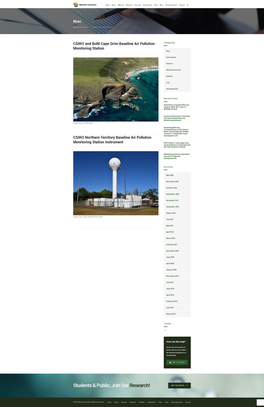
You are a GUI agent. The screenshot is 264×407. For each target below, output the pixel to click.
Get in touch (179, 362)
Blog (161, 5)
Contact (182, 5)
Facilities (138, 5)
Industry (169, 76)
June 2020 (170, 257)
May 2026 (170, 175)
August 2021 (171, 213)
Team (156, 5)
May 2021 (170, 226)
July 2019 (169, 282)
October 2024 (171, 188)
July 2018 (169, 308)
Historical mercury (173, 70)
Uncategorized (172, 89)
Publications (147, 5)
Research (129, 5)
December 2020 (172, 251)
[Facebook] (187, 5)
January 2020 (171, 270)
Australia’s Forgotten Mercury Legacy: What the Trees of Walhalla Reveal (176, 107)
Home (107, 5)
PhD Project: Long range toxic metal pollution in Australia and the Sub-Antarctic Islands (177, 145)
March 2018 (170, 314)
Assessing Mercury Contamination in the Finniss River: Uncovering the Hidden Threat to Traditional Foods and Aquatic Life (176, 131)
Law (167, 83)
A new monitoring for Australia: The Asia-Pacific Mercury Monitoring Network (177, 118)
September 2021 (172, 207)
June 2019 (170, 289)
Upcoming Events (171, 5)
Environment (171, 57)
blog (168, 51)
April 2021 (170, 232)
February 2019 (171, 301)
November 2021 (172, 200)
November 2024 (172, 182)
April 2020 (170, 263)
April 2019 (170, 295)
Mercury (121, 5)
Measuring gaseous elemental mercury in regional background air (176, 156)
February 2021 (171, 245)
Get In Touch (177, 385)
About (114, 5)
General (169, 64)
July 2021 (169, 219)
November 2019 (172, 276)
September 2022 (172, 194)
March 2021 (170, 238)
